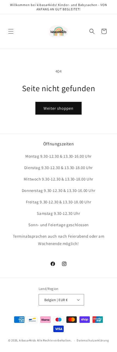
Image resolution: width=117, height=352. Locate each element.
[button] (11, 31)
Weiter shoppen (58, 108)
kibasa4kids (27, 340)
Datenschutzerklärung (93, 340)
